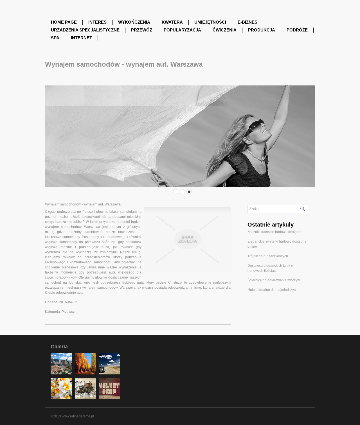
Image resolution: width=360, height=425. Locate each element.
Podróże (297, 30)
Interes (97, 22)
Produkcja (261, 30)
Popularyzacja (182, 30)
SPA (55, 37)
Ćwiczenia (225, 30)
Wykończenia (134, 22)
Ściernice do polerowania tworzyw (274, 280)
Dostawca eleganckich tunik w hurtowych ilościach (271, 268)
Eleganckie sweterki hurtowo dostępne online (277, 243)
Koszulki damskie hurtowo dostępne (275, 232)
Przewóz (141, 30)
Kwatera (172, 22)
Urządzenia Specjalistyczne (85, 30)
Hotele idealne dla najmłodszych (273, 290)
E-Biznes (247, 22)
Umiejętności (210, 22)
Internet (81, 37)
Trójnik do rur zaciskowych (268, 256)
